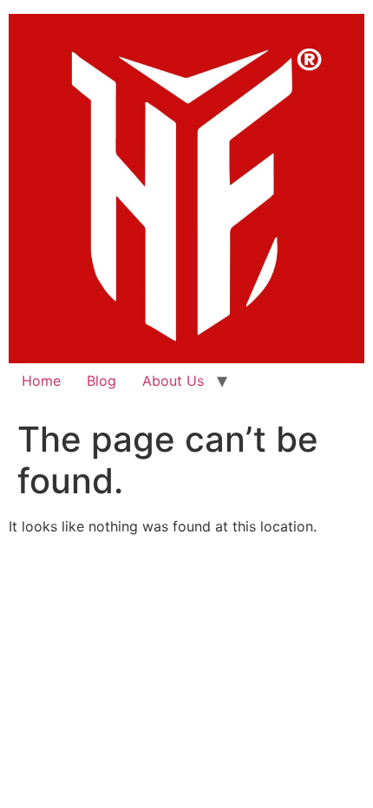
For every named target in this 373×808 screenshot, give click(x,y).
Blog (101, 380)
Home (41, 380)
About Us (173, 380)
